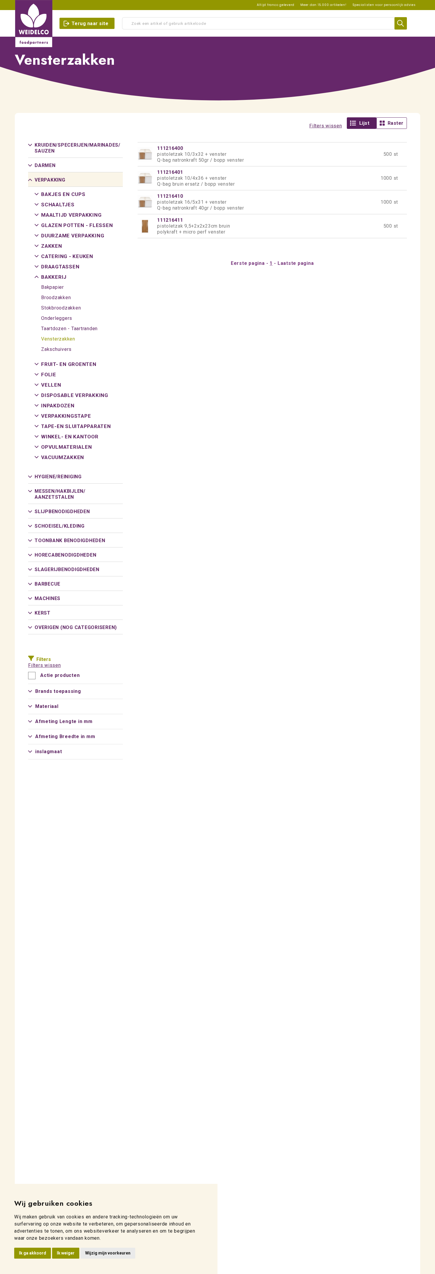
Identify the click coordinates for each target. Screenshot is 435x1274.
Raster (396, 123)
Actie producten (60, 675)
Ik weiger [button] (66, 1253)
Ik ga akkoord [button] (32, 1253)
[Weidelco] (33, 23)
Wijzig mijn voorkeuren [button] (107, 1253)
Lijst (364, 123)
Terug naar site (90, 23)
